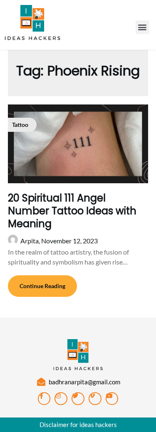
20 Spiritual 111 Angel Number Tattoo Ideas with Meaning (72, 211)
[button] (142, 27)
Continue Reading (42, 285)
